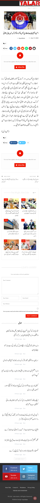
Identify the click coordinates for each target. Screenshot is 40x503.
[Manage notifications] (35, 498)
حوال (23, 220)
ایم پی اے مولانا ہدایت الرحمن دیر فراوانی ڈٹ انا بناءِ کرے (21, 430)
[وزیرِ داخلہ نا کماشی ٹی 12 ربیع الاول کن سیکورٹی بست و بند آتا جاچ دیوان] (28, 203)
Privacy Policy (31, 487)
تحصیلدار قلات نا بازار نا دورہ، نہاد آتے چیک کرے (23, 451)
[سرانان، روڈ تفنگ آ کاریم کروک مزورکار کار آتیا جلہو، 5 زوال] (11, 224)
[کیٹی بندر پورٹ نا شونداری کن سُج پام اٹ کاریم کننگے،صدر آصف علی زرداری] (11, 244)
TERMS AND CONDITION (20, 491)
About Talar (8, 487)
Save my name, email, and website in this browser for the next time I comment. (20, 311)
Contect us (15, 487)
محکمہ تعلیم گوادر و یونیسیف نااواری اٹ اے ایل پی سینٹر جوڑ (21, 440)
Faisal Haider (25, 500)
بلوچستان (6, 200)
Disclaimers (23, 487)
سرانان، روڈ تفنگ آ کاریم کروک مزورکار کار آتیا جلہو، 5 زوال (20, 360)
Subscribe (21, 67)
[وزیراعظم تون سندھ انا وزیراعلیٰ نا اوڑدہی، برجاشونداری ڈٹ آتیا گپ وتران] (28, 224)
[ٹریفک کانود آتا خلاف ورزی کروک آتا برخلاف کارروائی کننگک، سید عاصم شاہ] (28, 244)
